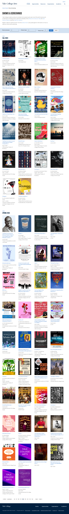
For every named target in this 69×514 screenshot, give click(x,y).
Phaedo (20, 233)
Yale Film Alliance (18, 20)
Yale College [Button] (6, 506)
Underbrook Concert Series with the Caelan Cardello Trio (57, 434)
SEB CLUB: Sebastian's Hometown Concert (7, 320)
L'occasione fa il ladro (22, 376)
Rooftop (52, 141)
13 (25, 499)
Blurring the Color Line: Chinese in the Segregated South (56, 463)
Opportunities (35, 4)
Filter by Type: (24, 30)
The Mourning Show (22, 196)
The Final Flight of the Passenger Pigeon (39, 291)
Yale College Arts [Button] (9, 3)
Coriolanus (53, 405)
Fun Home (36, 169)
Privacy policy (27, 510)
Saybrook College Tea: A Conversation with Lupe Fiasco (24, 350)
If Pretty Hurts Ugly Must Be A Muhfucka (57, 291)
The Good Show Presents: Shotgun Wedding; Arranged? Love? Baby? (40, 321)
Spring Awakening (6, 263)
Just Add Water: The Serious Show (56, 234)
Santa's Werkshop (38, 141)
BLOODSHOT (37, 349)
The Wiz (4, 376)
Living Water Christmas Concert (55, 88)
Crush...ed (20, 319)
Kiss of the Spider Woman (56, 349)
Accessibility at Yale (35, 510)
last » (40, 499)
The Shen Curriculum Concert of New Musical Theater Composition (8, 142)
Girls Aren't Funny (6, 433)
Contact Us (55, 510)
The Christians (5, 169)
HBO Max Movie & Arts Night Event (40, 462)
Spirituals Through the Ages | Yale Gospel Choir (24, 406)
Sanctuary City (21, 169)
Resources (43, 4)
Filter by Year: (41, 30)
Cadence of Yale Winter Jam (8, 114)
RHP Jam (4, 290)
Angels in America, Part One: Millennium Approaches (24, 291)
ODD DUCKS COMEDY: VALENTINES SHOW (55, 320)
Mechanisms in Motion (23, 58)
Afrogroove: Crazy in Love (7, 487)
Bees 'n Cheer (37, 87)
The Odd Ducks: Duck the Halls (40, 114)
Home (3, 8)
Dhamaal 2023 (5, 461)
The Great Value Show (55, 58)
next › (37, 499)
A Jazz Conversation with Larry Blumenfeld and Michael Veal (24, 264)
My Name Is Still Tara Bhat (23, 87)
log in (64, 1)
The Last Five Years (55, 263)
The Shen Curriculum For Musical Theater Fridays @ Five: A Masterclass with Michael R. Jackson (8, 235)
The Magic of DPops (55, 376)
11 (20, 499)
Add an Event (25, 22)
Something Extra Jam (6, 405)
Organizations (50, 4)
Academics (58, 4)
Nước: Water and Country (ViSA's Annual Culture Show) (8, 88)
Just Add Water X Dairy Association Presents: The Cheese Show (39, 435)
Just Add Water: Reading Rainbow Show (56, 115)
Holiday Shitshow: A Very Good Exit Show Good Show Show (40, 60)
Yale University (61, 510)
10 (18, 499)
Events (28, 4)
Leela (35, 263)
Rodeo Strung (21, 141)
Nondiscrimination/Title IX (46, 510)
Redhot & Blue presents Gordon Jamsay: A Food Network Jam (40, 377)
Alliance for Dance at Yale (34, 18)
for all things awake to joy (23, 487)
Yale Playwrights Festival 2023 (24, 461)
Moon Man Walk (54, 169)
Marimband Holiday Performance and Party (23, 115)
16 (32, 499)
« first (4, 499)
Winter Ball (4, 349)
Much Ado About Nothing (39, 405)
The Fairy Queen (5, 58)
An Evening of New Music (39, 233)
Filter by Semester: (6, 30)
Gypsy (19, 433)
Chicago (4, 196)
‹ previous (9, 499)
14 (27, 499)
